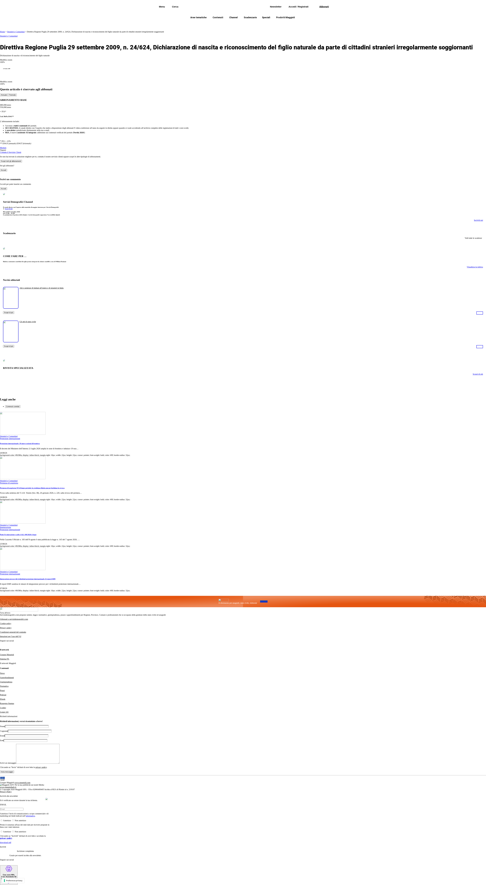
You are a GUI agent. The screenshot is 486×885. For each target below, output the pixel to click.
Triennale (12, 95)
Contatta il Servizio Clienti (10, 152)
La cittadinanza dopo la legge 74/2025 (224, 23)
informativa (30, 816)
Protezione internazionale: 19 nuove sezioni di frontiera (20, 443)
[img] (47, 799)
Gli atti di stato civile (27, 322)
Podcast (3, 695)
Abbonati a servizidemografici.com (14, 619)
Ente (2, 740)
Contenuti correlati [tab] (12, 406)
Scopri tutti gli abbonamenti (11, 161)
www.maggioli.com (22, 783)
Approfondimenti (7, 678)
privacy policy (41, 767)
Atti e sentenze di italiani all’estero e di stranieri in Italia (41, 288)
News (2, 673)
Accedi (3, 170)
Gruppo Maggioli (7, 655)
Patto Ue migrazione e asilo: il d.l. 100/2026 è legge (18, 535)
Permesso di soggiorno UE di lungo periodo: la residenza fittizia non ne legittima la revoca (32, 488)
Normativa (4, 686)
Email (2, 736)
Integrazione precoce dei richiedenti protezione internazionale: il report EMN (27, 579)
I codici (3, 708)
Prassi (2, 690)
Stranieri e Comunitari (16, 32)
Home (2, 32)
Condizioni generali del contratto (13, 632)
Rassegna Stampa (7, 703)
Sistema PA (4, 659)
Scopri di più (9, 209)
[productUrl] (10, 308)
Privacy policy (6, 628)
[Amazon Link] (479, 313)
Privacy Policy (6, 792)
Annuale (4, 95)
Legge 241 (4, 712)
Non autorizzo (20, 820)
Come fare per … (193, 23)
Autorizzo (7, 820)
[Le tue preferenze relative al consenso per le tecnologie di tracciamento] (13, 880)
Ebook (2, 699)
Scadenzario (250, 17)
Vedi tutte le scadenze (473, 238)
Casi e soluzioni (274, 23)
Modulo (3, 148)
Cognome (4, 731)
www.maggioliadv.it (8, 787)
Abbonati (264, 601)
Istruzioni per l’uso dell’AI (10, 636)
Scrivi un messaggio (8, 763)
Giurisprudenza (6, 682)
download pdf (5, 842)
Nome (2, 726)
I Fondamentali (254, 23)
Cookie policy (5, 623)
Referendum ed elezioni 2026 (301, 23)
